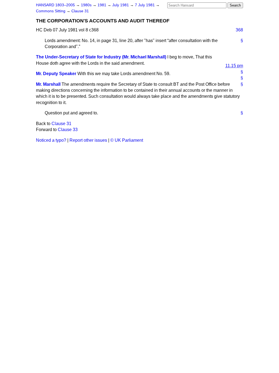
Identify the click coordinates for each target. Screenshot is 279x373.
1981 (102, 5)
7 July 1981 (145, 5)
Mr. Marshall (48, 84)
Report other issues (88, 140)
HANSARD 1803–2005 (55, 5)
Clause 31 (80, 11)
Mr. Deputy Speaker (56, 73)
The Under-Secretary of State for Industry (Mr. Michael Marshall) (101, 57)
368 (239, 30)
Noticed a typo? (51, 140)
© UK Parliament (126, 140)
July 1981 (121, 5)
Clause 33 (68, 129)
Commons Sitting (51, 11)
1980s (87, 5)
